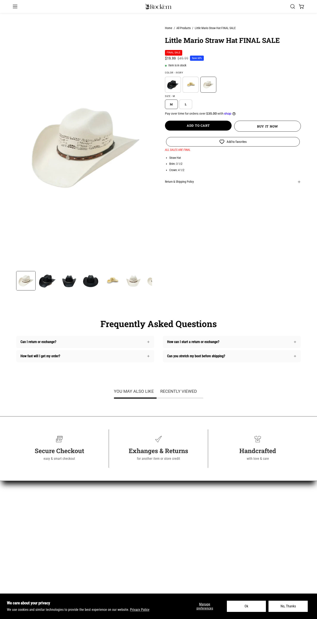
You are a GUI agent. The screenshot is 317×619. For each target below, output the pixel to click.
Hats (19, 536)
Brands (21, 543)
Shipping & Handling (103, 521)
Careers (94, 550)
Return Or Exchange (103, 529)
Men (19, 521)
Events (94, 578)
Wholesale (96, 557)
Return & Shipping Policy (179, 182)
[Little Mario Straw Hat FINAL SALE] (26, 280)
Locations (96, 571)
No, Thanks (288, 606)
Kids (19, 529)
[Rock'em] (158, 6)
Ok (246, 606)
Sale (19, 550)
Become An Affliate (102, 564)
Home (168, 28)
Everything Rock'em (29, 557)
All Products (183, 28)
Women (21, 514)
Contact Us (97, 514)
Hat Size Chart (99, 543)
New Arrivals (25, 507)
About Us (95, 507)
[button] (292, 6)
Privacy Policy (139, 610)
